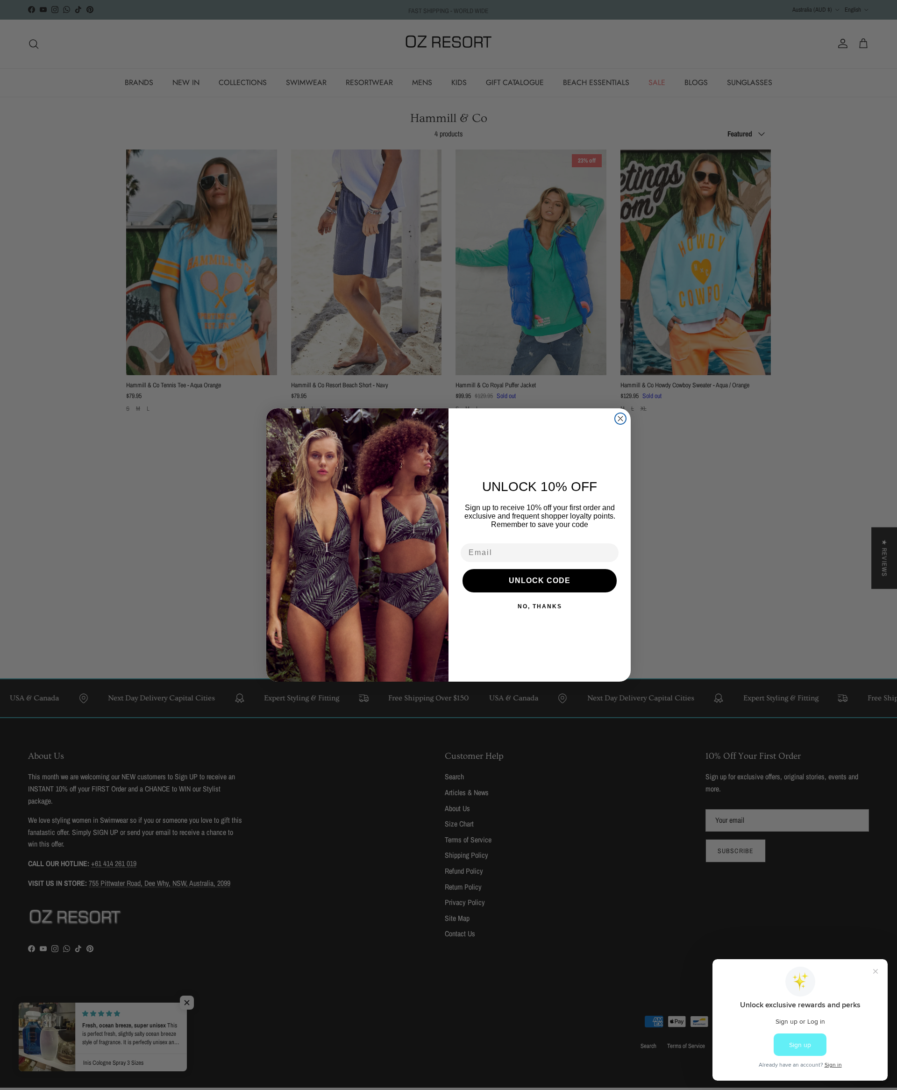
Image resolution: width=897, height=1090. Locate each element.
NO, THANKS (540, 606)
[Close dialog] (620, 418)
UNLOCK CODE (539, 580)
